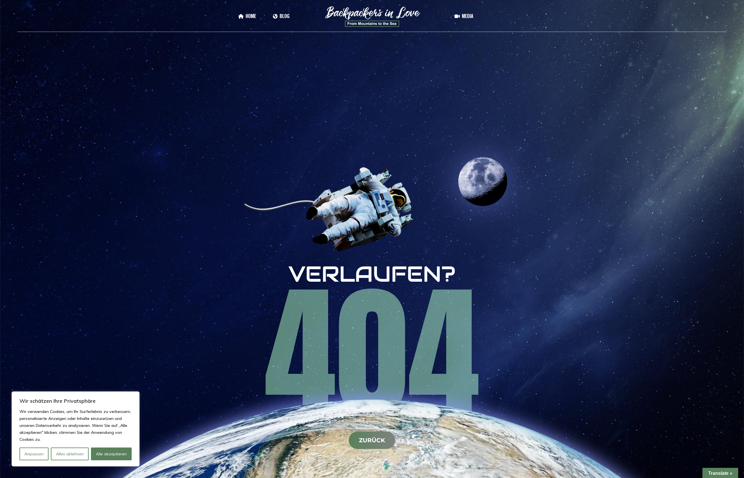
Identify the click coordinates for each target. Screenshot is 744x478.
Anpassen (34, 454)
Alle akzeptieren (111, 454)
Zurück (372, 440)
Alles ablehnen (70, 454)
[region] (76, 428)
